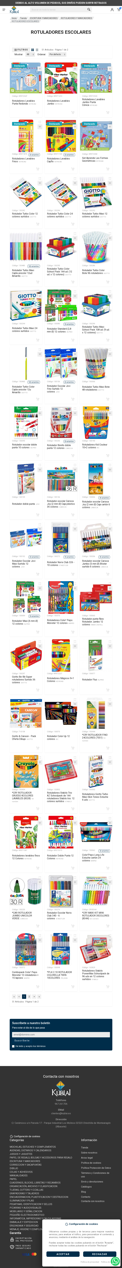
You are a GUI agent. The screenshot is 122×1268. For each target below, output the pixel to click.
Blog (83, 1191)
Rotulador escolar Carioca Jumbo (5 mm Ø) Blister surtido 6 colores (95, 564)
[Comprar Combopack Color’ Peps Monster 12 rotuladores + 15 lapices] (37, 986)
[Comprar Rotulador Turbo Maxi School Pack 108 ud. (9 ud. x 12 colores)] (107, 340)
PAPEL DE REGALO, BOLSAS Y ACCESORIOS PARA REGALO (41, 1157)
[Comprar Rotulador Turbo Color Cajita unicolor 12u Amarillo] (37, 399)
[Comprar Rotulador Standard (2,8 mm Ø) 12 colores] (72, 340)
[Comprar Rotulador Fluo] (107, 690)
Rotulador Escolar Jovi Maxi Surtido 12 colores (23, 564)
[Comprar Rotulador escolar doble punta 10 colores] (37, 455)
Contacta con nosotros (92, 1201)
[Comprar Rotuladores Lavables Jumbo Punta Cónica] (107, 112)
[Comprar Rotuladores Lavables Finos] (37, 169)
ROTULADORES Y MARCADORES (76, 18)
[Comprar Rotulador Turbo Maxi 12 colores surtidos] (107, 224)
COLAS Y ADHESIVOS (21, 1172)
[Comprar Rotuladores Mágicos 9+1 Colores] (72, 690)
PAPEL (13, 1179)
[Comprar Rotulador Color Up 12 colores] (72, 748)
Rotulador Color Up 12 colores (58, 737)
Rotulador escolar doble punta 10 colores (24, 446)
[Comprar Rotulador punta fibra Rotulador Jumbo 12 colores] (107, 632)
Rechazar (99, 1254)
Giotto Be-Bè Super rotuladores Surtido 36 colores (23, 679)
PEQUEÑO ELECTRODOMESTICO (27, 1215)
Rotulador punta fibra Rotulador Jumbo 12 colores (93, 621)
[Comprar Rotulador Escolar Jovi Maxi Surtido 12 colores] (37, 574)
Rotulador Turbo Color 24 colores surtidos (60, 215)
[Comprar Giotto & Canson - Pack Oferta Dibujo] (37, 748)
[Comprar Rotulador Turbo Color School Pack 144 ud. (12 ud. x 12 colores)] (72, 282)
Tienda (23, 18)
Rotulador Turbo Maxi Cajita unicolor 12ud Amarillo (23, 273)
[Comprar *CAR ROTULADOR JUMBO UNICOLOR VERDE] (37, 926)
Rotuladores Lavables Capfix (58, 160)
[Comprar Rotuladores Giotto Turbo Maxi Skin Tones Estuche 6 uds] (107, 808)
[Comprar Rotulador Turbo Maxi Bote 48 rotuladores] (107, 399)
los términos (39, 1046)
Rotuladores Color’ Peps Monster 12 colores (60, 621)
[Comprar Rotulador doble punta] (37, 515)
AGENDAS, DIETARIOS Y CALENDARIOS (30, 1150)
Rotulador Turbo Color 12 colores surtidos (25, 215)
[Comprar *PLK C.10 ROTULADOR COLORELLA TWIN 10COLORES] (72, 986)
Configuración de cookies (27, 1136)
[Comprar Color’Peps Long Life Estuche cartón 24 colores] (107, 868)
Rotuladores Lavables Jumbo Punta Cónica (93, 102)
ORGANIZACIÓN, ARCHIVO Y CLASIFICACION (33, 1186)
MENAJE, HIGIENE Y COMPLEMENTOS (30, 1229)
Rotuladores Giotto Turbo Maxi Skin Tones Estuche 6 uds (95, 797)
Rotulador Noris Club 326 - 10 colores (61, 564)
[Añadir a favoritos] (39, 68)
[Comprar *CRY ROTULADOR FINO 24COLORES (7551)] (107, 748)
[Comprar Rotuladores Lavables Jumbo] (72, 112)
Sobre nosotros (89, 1152)
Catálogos (86, 1186)
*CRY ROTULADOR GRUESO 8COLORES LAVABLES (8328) (23, 797)
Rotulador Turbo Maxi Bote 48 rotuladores (96, 388)
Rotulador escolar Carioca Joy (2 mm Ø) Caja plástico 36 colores (61, 504)
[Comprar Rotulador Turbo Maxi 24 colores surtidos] (37, 340)
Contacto (85, 1196)
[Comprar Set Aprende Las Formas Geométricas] (107, 169)
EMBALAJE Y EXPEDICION (24, 1222)
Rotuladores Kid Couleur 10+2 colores (94, 446)
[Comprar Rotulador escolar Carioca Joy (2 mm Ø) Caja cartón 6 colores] (107, 515)
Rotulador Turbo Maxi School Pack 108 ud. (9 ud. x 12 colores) (96, 329)
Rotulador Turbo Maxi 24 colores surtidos (24, 329)
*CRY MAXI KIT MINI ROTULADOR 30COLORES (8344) (95, 915)
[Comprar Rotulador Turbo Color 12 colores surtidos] (37, 224)
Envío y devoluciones (92, 1181)
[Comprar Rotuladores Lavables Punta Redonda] (37, 112)
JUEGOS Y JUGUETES (21, 1154)
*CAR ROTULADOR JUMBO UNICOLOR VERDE (22, 915)
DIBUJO (14, 1168)
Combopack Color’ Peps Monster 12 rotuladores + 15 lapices (25, 975)
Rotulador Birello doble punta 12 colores (60, 446)
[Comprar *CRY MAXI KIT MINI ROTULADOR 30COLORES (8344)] (107, 926)
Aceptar (63, 1254)
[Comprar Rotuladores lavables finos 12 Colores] (37, 868)
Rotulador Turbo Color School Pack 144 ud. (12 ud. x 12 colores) (59, 271)
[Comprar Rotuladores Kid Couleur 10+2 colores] (107, 455)
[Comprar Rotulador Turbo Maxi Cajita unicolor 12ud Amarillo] (37, 282)
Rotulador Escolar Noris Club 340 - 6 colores (59, 915)
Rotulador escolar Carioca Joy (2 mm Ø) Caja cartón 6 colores (96, 504)
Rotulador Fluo (93, 679)
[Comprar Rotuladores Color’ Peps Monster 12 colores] (72, 632)
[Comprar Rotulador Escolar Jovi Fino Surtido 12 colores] (72, 399)
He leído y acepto (31, 1046)
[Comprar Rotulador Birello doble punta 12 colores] (72, 455)
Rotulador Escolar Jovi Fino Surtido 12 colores (58, 389)
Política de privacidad (90, 1262)
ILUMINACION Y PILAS (22, 1200)
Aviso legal (87, 1157)
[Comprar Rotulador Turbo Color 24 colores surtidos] (72, 224)
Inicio (14, 18)
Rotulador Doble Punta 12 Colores (60, 857)
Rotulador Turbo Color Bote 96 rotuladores (96, 272)
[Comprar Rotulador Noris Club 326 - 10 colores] (72, 574)
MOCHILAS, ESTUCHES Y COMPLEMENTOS (33, 1146)
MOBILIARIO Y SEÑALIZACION (26, 1211)
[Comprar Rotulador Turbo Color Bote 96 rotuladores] (107, 282)
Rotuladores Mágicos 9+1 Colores (60, 680)
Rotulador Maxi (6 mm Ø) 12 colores (25, 622)
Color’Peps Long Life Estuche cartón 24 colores (93, 857)
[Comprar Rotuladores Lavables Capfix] (72, 169)
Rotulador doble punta (25, 503)
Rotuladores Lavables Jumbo (58, 102)
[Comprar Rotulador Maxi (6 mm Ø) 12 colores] (37, 632)
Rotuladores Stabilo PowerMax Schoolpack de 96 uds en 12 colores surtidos (95, 975)
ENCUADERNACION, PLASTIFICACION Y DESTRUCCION (39, 1197)
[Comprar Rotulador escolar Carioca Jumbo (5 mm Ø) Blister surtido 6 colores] (107, 574)
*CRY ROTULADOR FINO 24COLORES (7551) (95, 737)
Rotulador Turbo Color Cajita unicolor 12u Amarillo (23, 389)
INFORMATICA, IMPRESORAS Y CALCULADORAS (35, 1218)
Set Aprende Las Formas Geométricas (95, 159)
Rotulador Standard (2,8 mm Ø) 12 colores (59, 330)
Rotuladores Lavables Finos (23, 160)
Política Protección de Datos (96, 1167)
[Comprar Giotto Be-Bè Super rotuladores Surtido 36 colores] (37, 690)
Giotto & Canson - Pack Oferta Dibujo (24, 737)
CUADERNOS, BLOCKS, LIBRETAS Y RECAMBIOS (35, 1182)
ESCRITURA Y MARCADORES (44, 18)
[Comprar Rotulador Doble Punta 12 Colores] (72, 868)
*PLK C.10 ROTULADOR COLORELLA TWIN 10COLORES (59, 975)
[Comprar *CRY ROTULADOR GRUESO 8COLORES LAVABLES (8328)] (37, 808)
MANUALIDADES (19, 1175)
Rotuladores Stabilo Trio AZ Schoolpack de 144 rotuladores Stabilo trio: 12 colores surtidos (61, 797)
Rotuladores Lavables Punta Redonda (24, 102)
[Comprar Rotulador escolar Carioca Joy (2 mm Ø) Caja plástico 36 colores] (72, 515)
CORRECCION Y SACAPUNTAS (26, 1164)
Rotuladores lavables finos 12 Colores (26, 857)
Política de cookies (109, 1262)
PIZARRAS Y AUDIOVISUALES (25, 1207)
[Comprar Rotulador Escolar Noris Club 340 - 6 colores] (72, 926)
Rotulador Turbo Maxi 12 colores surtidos (94, 215)
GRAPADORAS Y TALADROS (24, 1193)
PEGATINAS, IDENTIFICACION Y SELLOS (31, 1204)
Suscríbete (22, 1040)
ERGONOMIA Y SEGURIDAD (24, 1225)
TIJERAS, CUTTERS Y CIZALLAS (26, 1189)
